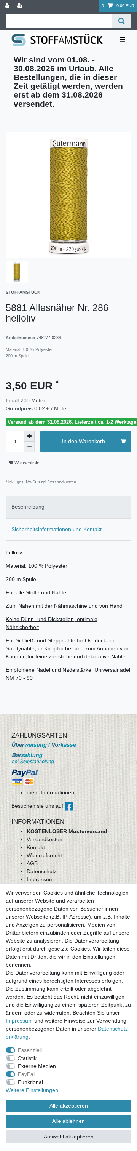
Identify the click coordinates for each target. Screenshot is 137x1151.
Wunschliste (26, 463)
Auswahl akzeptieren (69, 1136)
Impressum (40, 879)
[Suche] (121, 21)
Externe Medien (37, 1066)
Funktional (30, 1082)
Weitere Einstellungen (32, 1090)
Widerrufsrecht (44, 855)
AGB (32, 863)
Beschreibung (28, 507)
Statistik (27, 1058)
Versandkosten (44, 839)
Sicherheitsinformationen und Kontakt (56, 529)
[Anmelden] (8, 6)
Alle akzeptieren (68, 1106)
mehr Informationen (50, 792)
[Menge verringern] (29, 447)
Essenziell (30, 1050)
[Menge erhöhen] (29, 436)
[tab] (68, 507)
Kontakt (36, 847)
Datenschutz (42, 871)
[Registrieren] (20, 6)
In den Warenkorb (83, 441)
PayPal (26, 1074)
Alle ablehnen (68, 1121)
